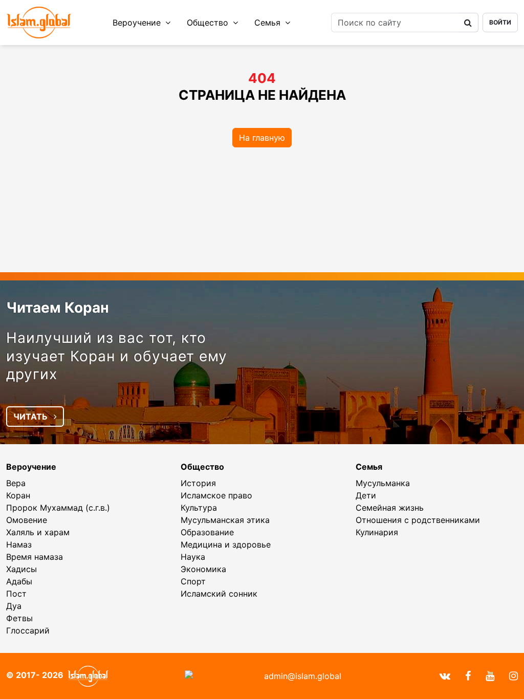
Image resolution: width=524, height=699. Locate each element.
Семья (268, 22)
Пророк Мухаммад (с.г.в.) (58, 508)
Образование (207, 532)
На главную (262, 138)
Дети (366, 495)
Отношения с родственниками (418, 520)
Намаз (19, 544)
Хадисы (21, 569)
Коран (18, 495)
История (198, 483)
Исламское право (216, 495)
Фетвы (19, 618)
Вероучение (138, 22)
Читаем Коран (57, 307)
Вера (16, 483)
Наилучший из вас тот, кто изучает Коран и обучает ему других (116, 356)
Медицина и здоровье (226, 544)
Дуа (13, 606)
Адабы (19, 581)
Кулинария (377, 532)
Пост (16, 593)
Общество (209, 22)
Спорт (193, 581)
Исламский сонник (219, 593)
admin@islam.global (302, 676)
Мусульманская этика (225, 520)
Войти (500, 22)
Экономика (203, 569)
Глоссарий (28, 630)
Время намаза (34, 557)
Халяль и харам (38, 532)
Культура (199, 508)
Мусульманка (383, 483)
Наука (193, 557)
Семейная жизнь (390, 508)
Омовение (26, 520)
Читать (31, 416)
